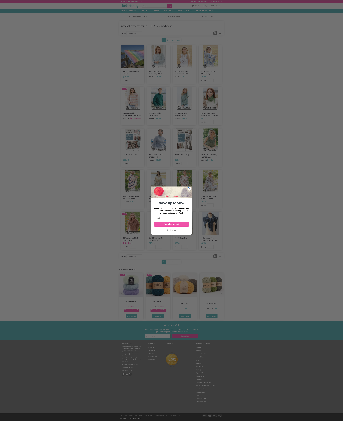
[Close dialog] (189, 188)
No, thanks (171, 230)
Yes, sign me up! (171, 224)
